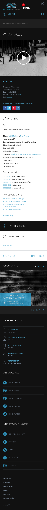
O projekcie (7, 478)
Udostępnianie (8, 486)
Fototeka (12, 442)
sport (19, 94)
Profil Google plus (16, 398)
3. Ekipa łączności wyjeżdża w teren (15, 201)
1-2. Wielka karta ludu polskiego (13, 199)
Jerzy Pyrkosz (24, 136)
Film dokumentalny (8, 23)
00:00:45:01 (7, 185)
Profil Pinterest (14, 390)
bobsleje (9, 97)
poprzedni (10, 255)
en (42, 3)
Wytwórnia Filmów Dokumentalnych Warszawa (25, 154)
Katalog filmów (8, 498)
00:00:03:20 (7, 179)
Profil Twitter (14, 414)
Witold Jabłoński (14, 136)
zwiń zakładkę (8, 216)
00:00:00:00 (7, 176)
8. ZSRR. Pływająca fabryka (12, 209)
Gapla (10, 450)
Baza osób (6, 494)
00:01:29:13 (7, 188)
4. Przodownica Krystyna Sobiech (14, 204)
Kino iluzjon (13, 457)
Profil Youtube (14, 406)
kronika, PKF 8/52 (22, 23)
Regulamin (6, 482)
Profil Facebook (14, 382)
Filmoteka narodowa (16, 434)
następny (36, 255)
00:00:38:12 (7, 182)
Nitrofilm (12, 465)
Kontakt (6, 490)
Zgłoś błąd (29, 103)
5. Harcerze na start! (9, 207)
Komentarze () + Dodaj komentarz (14, 103)
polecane (36, 309)
